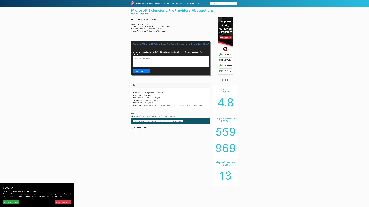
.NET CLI (145, 116)
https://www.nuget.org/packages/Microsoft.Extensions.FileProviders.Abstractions (173, 105)
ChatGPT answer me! (141, 71)
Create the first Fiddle (152, 100)
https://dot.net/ (149, 103)
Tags (172, 3)
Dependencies (181, 3)
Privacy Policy (63, 196)
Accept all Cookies (11, 202)
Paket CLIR (156, 116)
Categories (165, 3)
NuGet (136, 116)
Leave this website (63, 202)
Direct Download (170, 116)
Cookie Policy (49, 196)
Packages (190, 3)
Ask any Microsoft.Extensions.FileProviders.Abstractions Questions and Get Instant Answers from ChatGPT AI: (168, 53)
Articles (199, 3)
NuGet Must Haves (144, 3)
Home (157, 3)
